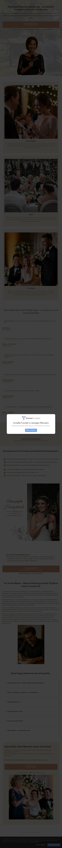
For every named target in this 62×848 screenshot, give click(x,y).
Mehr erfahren (31, 430)
